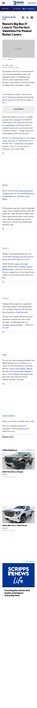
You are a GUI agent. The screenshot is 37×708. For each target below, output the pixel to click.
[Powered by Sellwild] (32, 561)
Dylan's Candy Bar (8, 415)
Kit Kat (4, 354)
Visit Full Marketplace (28, 450)
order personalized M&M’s (21, 360)
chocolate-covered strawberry (12, 325)
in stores (5, 119)
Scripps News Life (9, 18)
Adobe (10, 59)
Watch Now (31, 3)
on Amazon (16, 119)
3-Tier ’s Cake (20, 374)
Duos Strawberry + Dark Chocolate (15, 312)
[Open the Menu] (3, 2)
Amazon (5, 185)
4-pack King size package (24, 143)
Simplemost (6, 428)
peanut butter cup (11, 125)
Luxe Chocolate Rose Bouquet (20, 371)
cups (14, 208)
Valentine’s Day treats (19, 256)
